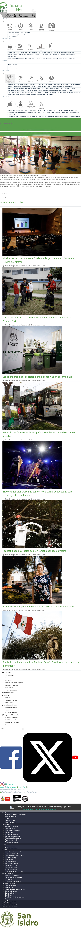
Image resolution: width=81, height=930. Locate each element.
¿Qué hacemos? (10, 828)
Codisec (41, 110)
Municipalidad (6, 824)
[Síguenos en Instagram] (2, 784)
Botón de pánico (64, 110)
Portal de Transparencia (9, 905)
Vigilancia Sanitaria (11, 869)
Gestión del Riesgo (13, 116)
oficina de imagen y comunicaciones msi (17, 266)
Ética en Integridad (30, 58)
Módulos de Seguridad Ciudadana (29, 110)
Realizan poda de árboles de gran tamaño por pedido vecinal (34, 551)
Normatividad (34, 52)
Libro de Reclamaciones (48, 58)
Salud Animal (9, 860)
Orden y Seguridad (8, 873)
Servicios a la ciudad (11, 864)
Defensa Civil (9, 879)
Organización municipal (12, 830)
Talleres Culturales (53, 88)
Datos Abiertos (7, 903)
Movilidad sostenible (53, 92)
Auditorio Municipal (11, 885)
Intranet (2, 787)
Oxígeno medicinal (42, 84)
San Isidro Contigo (10, 858)
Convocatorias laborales (12, 836)
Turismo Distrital (12, 37)
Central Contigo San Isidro (55, 84)
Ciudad (4, 812)
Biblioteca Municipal (24, 88)
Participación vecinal (11, 854)
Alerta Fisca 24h (12, 112)
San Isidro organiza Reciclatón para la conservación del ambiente (37, 376)
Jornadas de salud (68, 84)
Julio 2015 (12, 124)
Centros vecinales (43, 90)
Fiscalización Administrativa (13, 877)
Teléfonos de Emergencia (13, 881)
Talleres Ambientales (47, 94)
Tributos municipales (11, 842)
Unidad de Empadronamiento (65, 86)
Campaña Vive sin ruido (22, 94)
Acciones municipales (11, 848)
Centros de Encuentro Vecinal (14, 856)
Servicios (5, 850)
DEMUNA (33, 86)
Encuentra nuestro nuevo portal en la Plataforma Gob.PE (40, 809)
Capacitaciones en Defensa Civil (28, 116)
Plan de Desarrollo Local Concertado (64, 52)
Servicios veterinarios (55, 90)
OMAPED (38, 86)
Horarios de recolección (66, 92)
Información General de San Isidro (15, 814)
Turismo (7, 818)
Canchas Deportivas (31, 90)
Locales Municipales (11, 834)
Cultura (10, 88)
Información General (13, 32)
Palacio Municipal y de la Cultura (15, 889)
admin (4, 175)
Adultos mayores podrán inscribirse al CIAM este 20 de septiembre (38, 606)
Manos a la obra (10, 846)
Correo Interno (12, 787)
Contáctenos (58, 58)
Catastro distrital (10, 820)
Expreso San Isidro (66, 90)
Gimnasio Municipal (19, 90)
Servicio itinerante (66, 112)
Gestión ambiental (25, 92)
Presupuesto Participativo (46, 52)
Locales (38, 58)
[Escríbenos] (8, 784)
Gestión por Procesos (69, 58)
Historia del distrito (10, 816)
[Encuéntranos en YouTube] (75, 757)
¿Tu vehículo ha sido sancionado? (26, 112)
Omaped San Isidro (11, 867)
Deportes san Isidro (11, 865)
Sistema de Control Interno (60, 54)
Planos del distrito (10, 822)
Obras (4, 844)
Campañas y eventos (9, 901)
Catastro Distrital (12, 35)
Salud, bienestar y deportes (13, 852)
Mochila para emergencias (72, 116)
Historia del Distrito (25, 32)
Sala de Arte (9, 887)
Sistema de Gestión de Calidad (43, 54)
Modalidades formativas (27, 54)
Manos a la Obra (12, 64)
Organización (26, 52)
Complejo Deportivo (65, 88)
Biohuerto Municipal (35, 94)
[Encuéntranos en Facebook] (11, 757)
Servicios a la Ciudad (13, 69)
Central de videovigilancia (51, 110)
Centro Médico (24, 84)
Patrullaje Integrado (13, 110)
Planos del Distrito (23, 35)
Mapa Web (22, 787)
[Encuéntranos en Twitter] (47, 757)
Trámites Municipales (14, 54)
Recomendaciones (59, 116)
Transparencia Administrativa (16, 58)
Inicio (1, 124)
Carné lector (44, 88)
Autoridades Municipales (15, 52)
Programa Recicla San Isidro (39, 92)
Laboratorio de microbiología (21, 86)
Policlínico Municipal (13, 84)
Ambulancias (32, 84)
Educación (15, 88)
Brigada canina (73, 110)
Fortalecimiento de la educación (15, 897)
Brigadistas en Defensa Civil (46, 116)
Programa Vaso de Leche (49, 86)
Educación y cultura (8, 883)
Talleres (7, 899)
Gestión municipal (13, 67)
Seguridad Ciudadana (12, 875)
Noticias (6, 124)
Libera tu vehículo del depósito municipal (48, 112)
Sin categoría (18, 175)
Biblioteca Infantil (35, 88)
